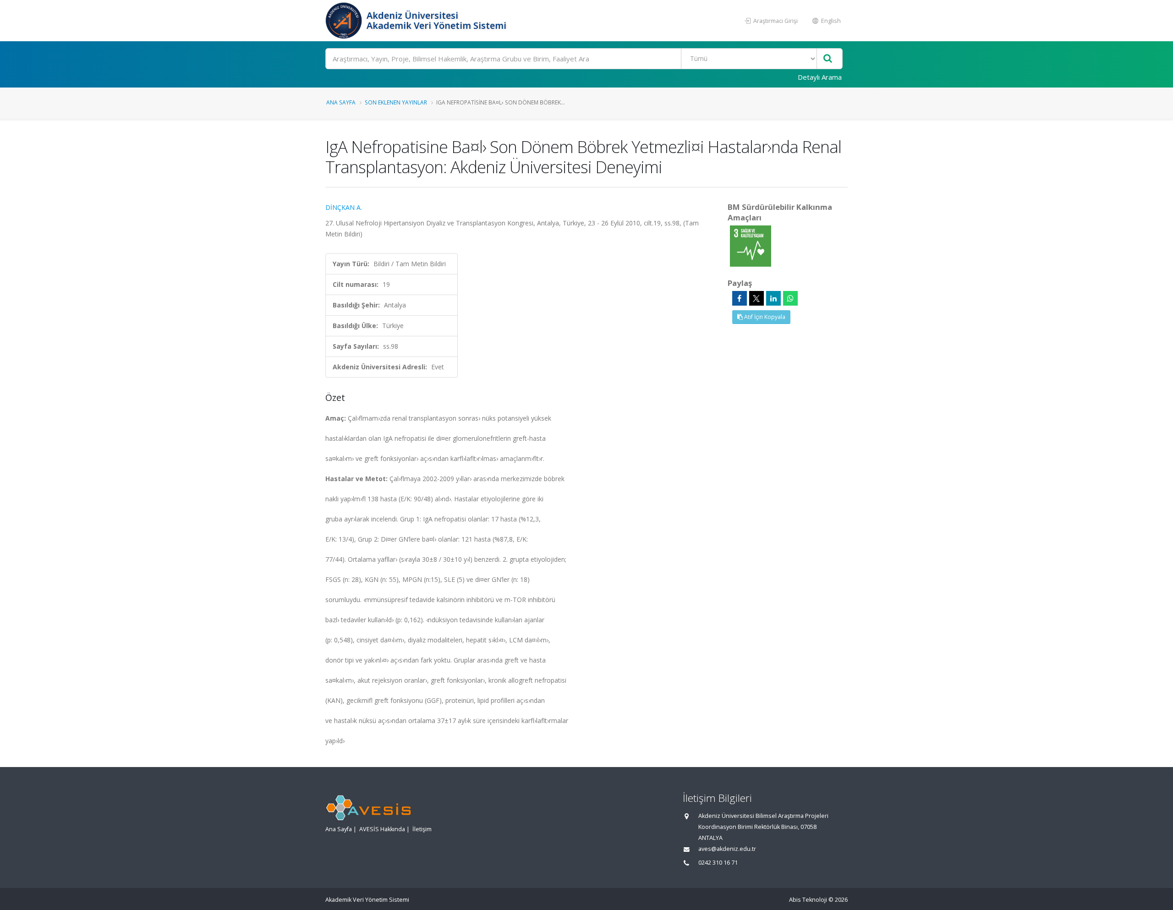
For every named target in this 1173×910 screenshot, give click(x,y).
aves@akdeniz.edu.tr (727, 849)
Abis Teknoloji (808, 900)
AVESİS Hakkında (382, 829)
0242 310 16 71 (718, 862)
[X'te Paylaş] (756, 298)
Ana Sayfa (341, 102)
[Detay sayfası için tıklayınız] (750, 245)
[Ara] (827, 59)
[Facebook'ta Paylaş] (739, 298)
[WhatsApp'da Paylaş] (790, 298)
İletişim (422, 829)
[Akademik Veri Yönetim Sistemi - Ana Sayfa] (344, 20)
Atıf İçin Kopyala (764, 317)
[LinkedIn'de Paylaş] (773, 298)
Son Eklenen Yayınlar (396, 102)
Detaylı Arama (820, 77)
